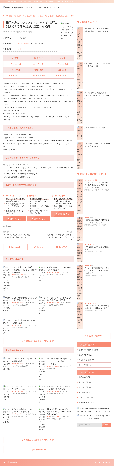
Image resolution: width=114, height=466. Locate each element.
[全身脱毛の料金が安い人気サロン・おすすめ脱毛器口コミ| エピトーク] (32, 7)
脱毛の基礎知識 (84, 377)
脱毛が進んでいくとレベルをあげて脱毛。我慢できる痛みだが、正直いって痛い (49, 16)
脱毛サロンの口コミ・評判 (88, 350)
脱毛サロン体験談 (15, 16)
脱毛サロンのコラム (86, 355)
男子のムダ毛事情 (85, 387)
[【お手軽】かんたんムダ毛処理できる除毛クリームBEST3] (94, 418)
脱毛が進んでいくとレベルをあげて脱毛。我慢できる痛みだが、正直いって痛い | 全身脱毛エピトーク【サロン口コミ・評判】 (39, 1)
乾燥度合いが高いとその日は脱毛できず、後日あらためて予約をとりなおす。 (60, 237)
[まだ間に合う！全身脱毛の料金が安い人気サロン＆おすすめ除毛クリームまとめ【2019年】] (94, 411)
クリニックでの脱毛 (86, 397)
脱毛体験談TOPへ (39, 449)
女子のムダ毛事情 (85, 382)
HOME (5, 16)
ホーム (5, 462)
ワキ (19, 49)
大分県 (20, 43)
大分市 (26, 43)
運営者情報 (13, 462)
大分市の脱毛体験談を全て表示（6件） (39, 341)
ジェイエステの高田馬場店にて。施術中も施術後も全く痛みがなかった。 (16, 236)
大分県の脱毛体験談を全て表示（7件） (39, 440)
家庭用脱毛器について (87, 402)
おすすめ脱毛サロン (86, 365)
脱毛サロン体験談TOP (94, 336)
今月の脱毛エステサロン (87, 360)
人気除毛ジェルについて (87, 392)
